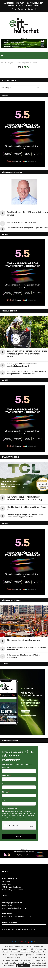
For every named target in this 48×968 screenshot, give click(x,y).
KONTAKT (20, 3)
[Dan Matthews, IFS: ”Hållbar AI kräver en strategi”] (24, 193)
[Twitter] (15, 9)
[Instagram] (19, 9)
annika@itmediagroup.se (17, 908)
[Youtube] (29, 9)
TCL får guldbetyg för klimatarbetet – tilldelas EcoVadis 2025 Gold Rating (25, 498)
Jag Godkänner (22, 966)
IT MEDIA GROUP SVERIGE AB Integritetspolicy (19, 929)
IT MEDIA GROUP (33, 6)
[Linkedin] (25, 9)
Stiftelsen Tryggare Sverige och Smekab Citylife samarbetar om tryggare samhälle (25, 516)
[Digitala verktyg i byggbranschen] (24, 621)
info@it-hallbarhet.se (16, 890)
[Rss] (35, 9)
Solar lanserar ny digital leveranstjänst (21, 222)
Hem (1, 63)
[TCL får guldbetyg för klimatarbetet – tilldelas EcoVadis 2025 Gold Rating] (24, 478)
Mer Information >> (38, 966)
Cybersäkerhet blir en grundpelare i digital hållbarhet (27, 228)
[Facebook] (12, 9)
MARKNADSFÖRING (16, 6)
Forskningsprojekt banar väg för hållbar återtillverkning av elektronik (22, 365)
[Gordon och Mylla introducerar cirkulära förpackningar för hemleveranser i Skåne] (24, 332)
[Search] (46, 55)
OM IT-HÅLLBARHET (35, 3)
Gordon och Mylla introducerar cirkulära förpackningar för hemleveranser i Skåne (27, 354)
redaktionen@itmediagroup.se (19, 916)
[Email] (32, 9)
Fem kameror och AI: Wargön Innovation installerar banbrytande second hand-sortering (27, 372)
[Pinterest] (22, 9)
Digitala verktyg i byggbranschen (23, 640)
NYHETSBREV (9, 3)
